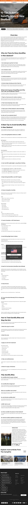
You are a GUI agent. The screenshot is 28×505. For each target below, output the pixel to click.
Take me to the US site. (14, 254)
